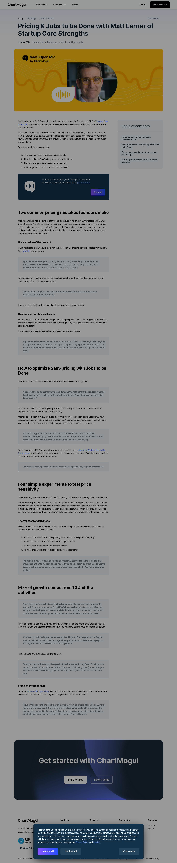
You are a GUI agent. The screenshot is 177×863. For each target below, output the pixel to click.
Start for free (75, 779)
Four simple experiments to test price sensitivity (139, 153)
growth (26, 251)
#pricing (31, 18)
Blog (20, 18)
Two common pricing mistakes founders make (136, 138)
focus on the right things (38, 691)
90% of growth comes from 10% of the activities (139, 160)
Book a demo (101, 779)
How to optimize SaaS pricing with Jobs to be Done (140, 145)
